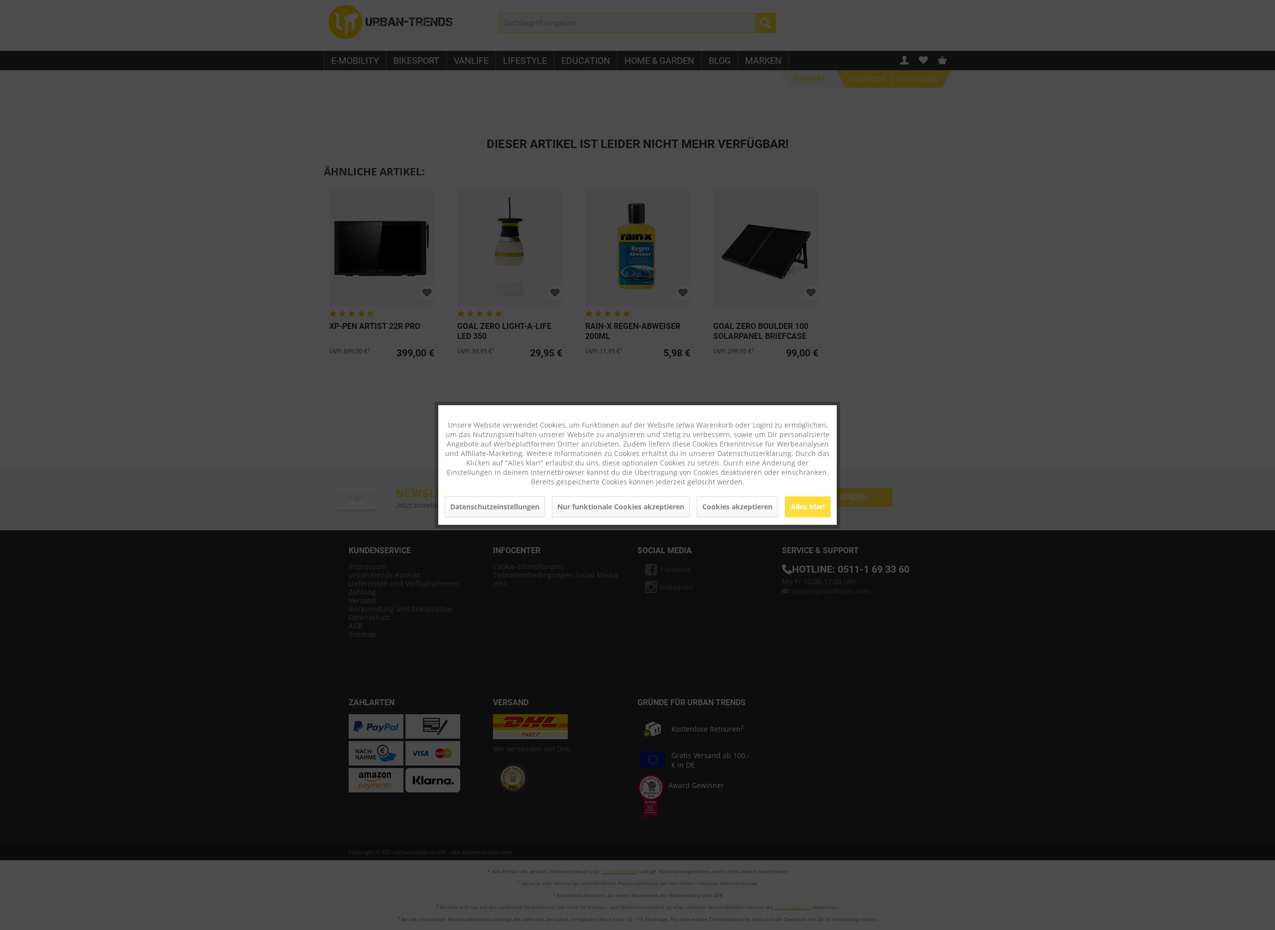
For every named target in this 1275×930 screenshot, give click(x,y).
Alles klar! (808, 506)
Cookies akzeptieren (737, 506)
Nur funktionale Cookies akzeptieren (620, 506)
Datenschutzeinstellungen (494, 506)
